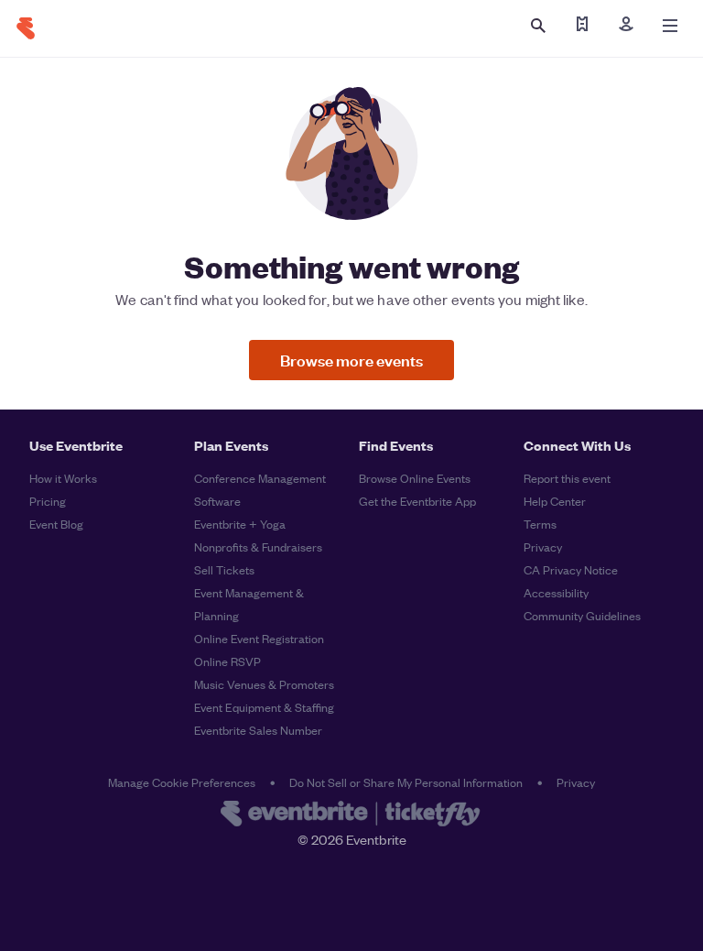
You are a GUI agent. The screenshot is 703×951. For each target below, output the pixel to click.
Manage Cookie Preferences (181, 782)
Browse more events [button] (351, 359)
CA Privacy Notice (571, 569)
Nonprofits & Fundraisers (258, 546)
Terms (540, 523)
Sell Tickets (224, 569)
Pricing (47, 500)
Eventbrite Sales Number (258, 729)
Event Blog (56, 523)
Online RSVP (227, 661)
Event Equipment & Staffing (264, 707)
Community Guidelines (582, 615)
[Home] (26, 28)
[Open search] (538, 25)
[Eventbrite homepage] (351, 815)
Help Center (555, 500)
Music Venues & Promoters (264, 684)
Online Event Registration (259, 638)
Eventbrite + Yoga (240, 523)
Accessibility (556, 592)
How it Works (63, 477)
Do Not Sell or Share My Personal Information (406, 782)
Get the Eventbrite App (417, 500)
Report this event (567, 477)
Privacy (543, 546)
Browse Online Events (414, 477)
